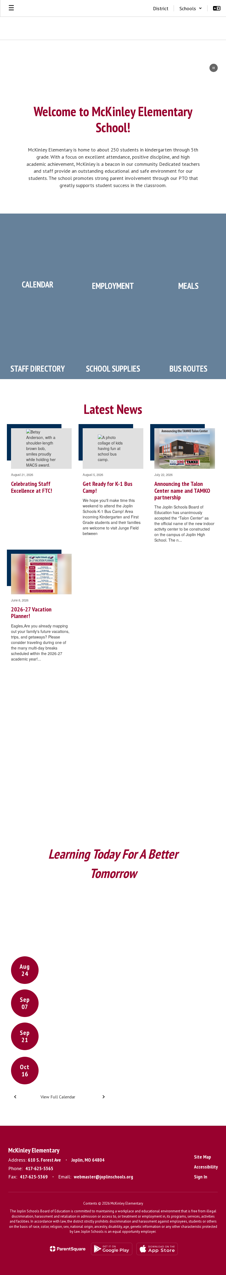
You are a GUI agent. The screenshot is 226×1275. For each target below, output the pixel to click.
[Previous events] (15, 1097)
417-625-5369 (34, 1176)
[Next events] (103, 1097)
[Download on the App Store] (157, 1249)
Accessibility (206, 1167)
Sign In (200, 1176)
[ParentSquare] (68, 1249)
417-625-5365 (39, 1168)
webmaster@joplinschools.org (103, 1176)
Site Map (202, 1157)
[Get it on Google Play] (111, 1249)
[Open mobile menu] (11, 8)
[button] (191, 8)
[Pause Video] (213, 68)
